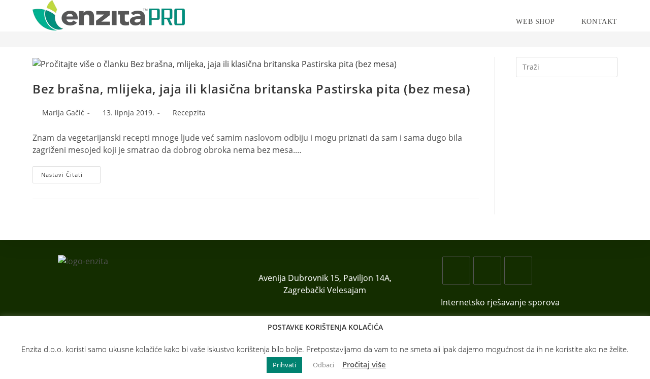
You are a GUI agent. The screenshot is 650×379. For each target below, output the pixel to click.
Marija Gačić (63, 112)
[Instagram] (487, 271)
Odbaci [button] (323, 364)
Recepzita (189, 112)
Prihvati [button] (284, 364)
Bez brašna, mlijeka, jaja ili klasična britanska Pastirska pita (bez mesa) (251, 88)
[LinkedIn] (518, 271)
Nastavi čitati (71, 176)
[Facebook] (456, 271)
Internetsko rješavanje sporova (500, 302)
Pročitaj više (364, 364)
